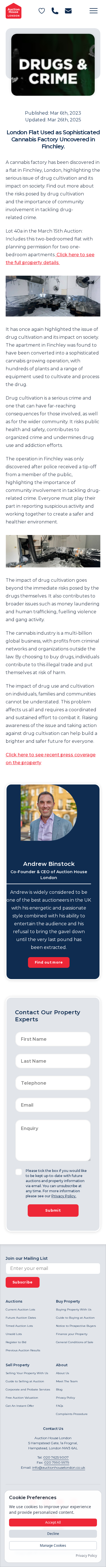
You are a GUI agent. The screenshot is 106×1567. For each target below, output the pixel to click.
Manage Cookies (53, 1545)
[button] (93, 10)
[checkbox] (18, 1172)
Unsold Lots (14, 1334)
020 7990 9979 (56, 1462)
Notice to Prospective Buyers (76, 1326)
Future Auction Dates (21, 1317)
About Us (62, 1373)
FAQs (59, 1406)
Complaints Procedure (72, 1414)
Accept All (53, 1522)
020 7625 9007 (56, 1457)
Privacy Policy (65, 1397)
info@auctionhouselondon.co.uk (58, 1467)
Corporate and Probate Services (28, 1389)
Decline (53, 1533)
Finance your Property (71, 1334)
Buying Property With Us (73, 1309)
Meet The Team (67, 1381)
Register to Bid (16, 1342)
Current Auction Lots (20, 1309)
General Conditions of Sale (74, 1342)
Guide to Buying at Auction (75, 1317)
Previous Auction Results (23, 1350)
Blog (59, 1389)
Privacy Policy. (63, 1196)
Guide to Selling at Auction (25, 1381)
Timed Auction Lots (19, 1326)
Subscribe (22, 1282)
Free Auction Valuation (22, 1397)
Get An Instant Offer (20, 1406)
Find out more (49, 962)
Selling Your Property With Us (27, 1373)
